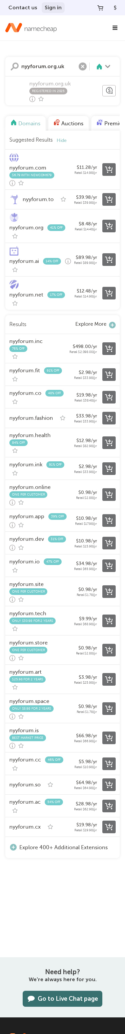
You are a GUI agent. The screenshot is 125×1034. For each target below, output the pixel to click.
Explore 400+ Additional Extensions (63, 848)
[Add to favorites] (41, 99)
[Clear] (83, 66)
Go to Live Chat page (68, 998)
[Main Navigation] (115, 28)
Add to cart (109, 169)
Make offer (109, 90)
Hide (62, 140)
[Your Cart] (100, 7)
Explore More (90, 324)
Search (15, 66)
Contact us (22, 7)
